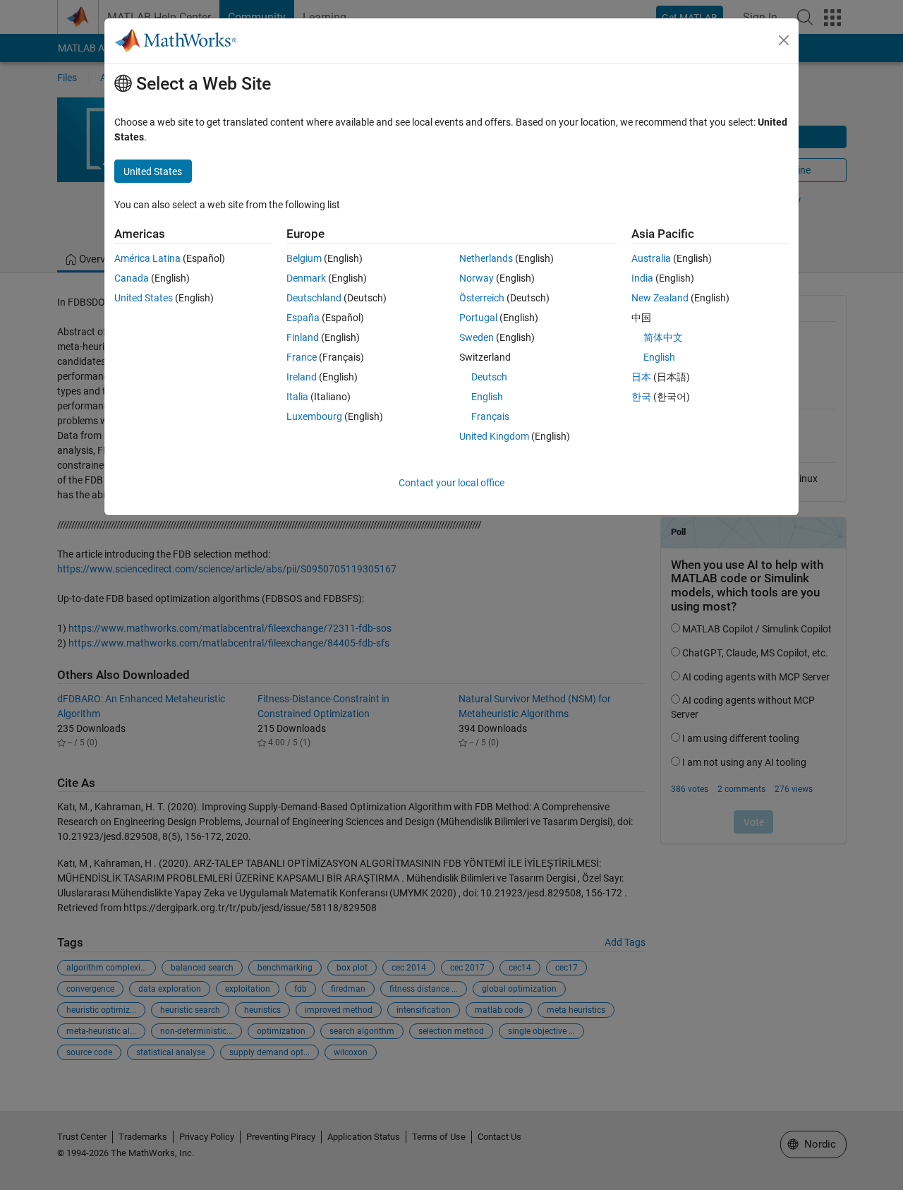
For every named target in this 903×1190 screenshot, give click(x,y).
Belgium (304, 258)
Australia (651, 258)
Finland (302, 337)
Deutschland (313, 297)
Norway (476, 278)
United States (143, 297)
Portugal (478, 317)
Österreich (481, 297)
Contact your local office (451, 482)
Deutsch (489, 377)
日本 (641, 377)
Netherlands (486, 258)
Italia (297, 396)
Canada (131, 278)
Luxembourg (314, 416)
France (301, 357)
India (642, 278)
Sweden (476, 337)
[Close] (784, 40)
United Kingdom (494, 436)
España (303, 317)
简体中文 (663, 337)
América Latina (147, 258)
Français (490, 416)
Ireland (301, 377)
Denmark (306, 278)
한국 (641, 396)
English (487, 396)
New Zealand (660, 297)
